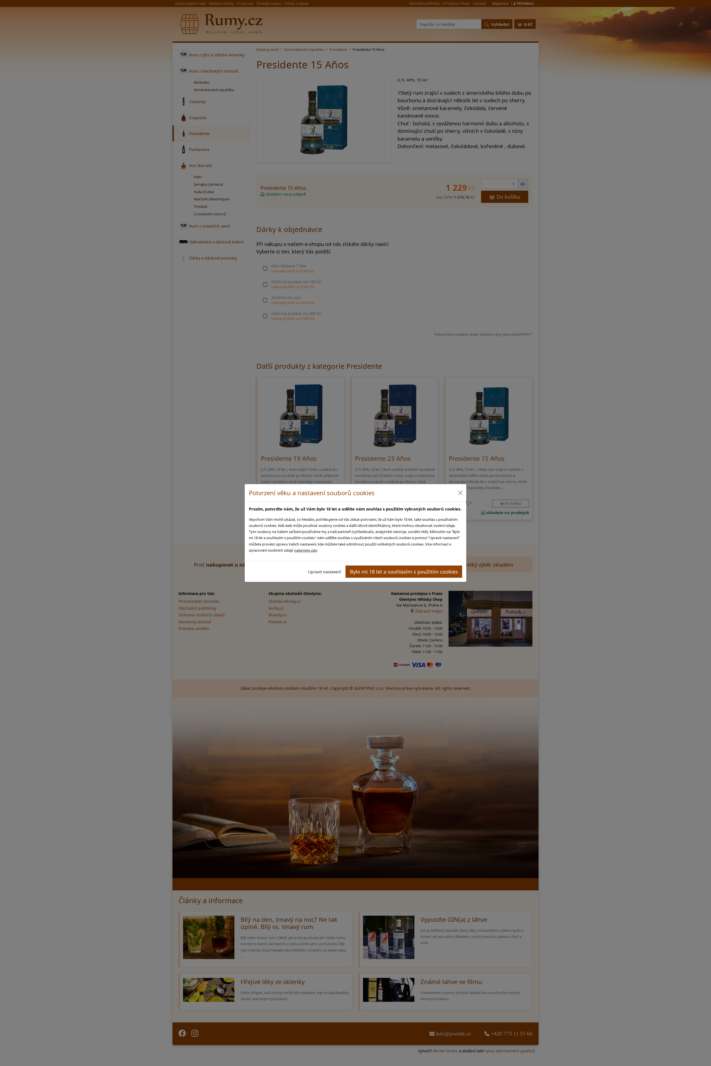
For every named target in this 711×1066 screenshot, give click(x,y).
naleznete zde (305, 550)
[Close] (460, 493)
